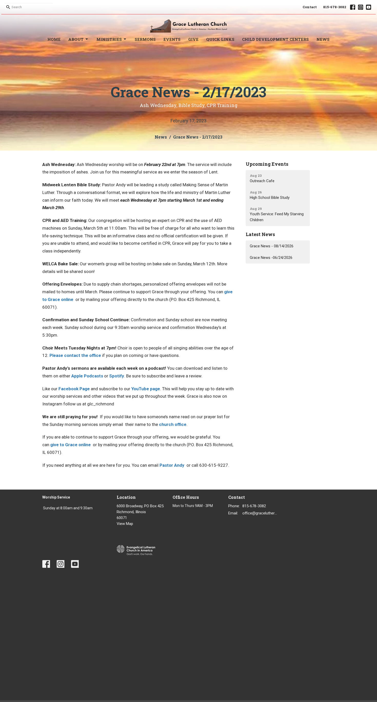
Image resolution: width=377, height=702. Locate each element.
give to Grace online (70, 444)
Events (172, 39)
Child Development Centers (275, 39)
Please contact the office (75, 355)
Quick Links (220, 39)
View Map (125, 523)
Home (54, 39)
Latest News (260, 234)
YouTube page (145, 388)
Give (193, 39)
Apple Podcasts (87, 375)
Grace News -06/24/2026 (271, 257)
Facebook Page (74, 388)
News (323, 39)
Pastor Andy (172, 465)
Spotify (116, 375)
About (76, 39)
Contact (310, 7)
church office (172, 424)
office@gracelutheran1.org (260, 513)
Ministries (109, 39)
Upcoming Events (267, 164)
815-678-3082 (334, 7)
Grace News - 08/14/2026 (271, 246)
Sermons (145, 39)
